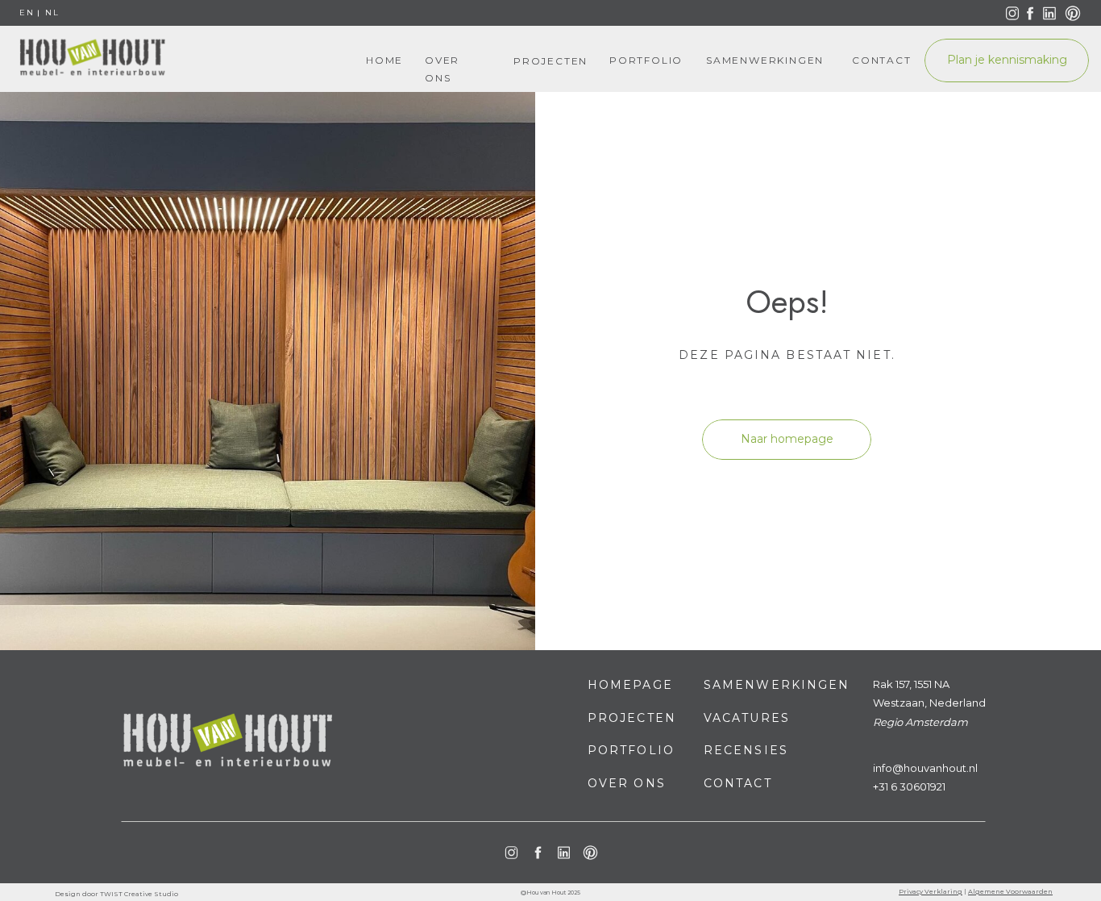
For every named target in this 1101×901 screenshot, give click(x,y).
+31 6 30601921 (909, 786)
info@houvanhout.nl (925, 767)
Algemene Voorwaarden (1010, 891)
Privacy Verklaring (930, 891)
